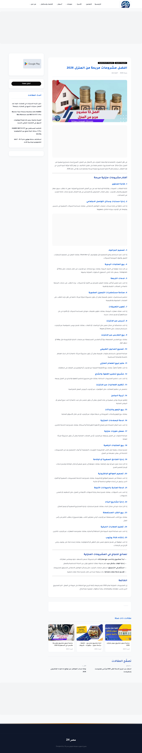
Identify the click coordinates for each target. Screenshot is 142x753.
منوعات (69, 4)
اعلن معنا (26, 84)
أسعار (59, 4)
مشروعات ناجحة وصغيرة (106, 63)
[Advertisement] (71, 27)
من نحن (33, 4)
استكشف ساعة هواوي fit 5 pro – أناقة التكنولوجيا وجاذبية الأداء (27, 141)
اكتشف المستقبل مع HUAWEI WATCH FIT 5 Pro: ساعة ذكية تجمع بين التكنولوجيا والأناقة (26, 131)
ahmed (126, 606)
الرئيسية (98, 4)
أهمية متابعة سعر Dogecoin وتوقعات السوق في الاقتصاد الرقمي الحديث (27, 121)
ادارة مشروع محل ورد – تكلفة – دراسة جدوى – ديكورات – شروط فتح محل (90, 645)
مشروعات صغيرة (121, 63)
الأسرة (79, 4)
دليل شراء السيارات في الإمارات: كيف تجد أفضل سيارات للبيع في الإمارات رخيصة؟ (26, 105)
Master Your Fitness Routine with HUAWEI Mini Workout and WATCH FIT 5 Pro (26, 113)
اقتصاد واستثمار (46, 4)
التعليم (89, 4)
